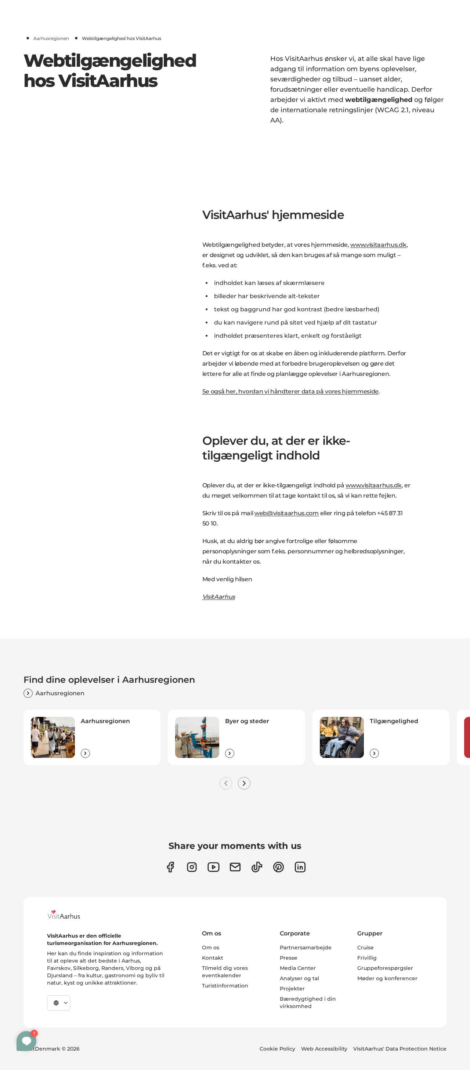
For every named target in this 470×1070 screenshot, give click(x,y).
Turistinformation (225, 985)
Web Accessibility (324, 1048)
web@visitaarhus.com (286, 513)
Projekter (292, 988)
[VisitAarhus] (69, 914)
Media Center (298, 968)
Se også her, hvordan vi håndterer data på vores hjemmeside (290, 391)
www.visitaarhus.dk (378, 244)
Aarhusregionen (51, 38)
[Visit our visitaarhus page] (170, 867)
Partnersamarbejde (306, 947)
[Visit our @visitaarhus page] (256, 867)
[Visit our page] (191, 867)
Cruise (365, 947)
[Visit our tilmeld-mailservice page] (235, 867)
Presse (288, 957)
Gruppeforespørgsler (385, 968)
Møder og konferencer (387, 978)
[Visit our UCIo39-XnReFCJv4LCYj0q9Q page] (213, 867)
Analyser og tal (299, 978)
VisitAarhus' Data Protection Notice (399, 1048)
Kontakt (212, 957)
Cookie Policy (277, 1048)
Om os (210, 947)
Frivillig (367, 957)
